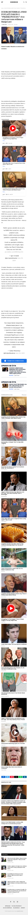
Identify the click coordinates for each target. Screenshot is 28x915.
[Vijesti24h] (14, 2)
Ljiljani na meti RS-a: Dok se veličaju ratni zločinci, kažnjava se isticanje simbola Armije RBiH (17, 883)
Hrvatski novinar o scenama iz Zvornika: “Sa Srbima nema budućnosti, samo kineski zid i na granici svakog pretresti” (16, 891)
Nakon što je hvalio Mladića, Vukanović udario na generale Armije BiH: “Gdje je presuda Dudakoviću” (17, 859)
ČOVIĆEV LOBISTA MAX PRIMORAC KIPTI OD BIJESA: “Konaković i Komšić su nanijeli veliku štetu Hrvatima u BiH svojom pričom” (13, 802)
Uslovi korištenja (7, 907)
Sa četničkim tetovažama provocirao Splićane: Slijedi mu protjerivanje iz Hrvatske (15, 875)
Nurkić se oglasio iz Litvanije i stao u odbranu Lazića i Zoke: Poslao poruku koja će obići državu (17, 867)
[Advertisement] (14, 60)
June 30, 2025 (20, 353)
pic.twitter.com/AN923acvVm (14, 252)
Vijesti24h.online (20, 911)
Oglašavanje (16, 907)
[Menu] (2, 2)
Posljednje (5, 854)
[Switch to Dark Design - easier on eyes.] (24, 2)
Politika (15, 24)
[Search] (26, 2)
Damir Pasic (4, 24)
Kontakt (23, 907)
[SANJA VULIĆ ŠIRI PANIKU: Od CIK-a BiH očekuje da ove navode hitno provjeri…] (14, 813)
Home (2, 8)
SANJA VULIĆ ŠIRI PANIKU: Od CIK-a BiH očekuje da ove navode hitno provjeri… (12, 823)
